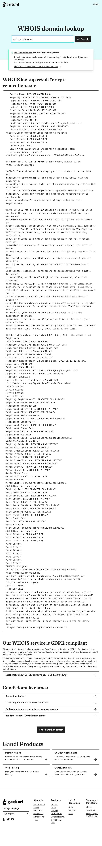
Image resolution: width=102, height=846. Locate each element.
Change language (11, 808)
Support (72, 810)
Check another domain (51, 729)
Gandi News (38, 817)
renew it (29, 62)
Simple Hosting (57, 817)
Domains (54, 804)
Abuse (89, 807)
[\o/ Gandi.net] (16, 802)
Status (71, 807)
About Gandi (39, 804)
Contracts (90, 810)
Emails (53, 808)
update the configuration (75, 57)
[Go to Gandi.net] (11, 4)
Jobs (35, 820)
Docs (71, 813)
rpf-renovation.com (23, 53)
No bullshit (38, 813)
